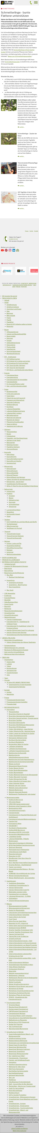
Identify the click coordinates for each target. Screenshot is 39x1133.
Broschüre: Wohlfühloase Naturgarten (21, 725)
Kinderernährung (12, 404)
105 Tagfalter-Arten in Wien (27, 192)
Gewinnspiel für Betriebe (17, 687)
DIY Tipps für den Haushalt (15, 368)
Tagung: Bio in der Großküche (18, 936)
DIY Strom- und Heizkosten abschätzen (20, 370)
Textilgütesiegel (12, 524)
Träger (9, 666)
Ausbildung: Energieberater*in (19, 885)
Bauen (6, 330)
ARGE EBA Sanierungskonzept (19, 804)
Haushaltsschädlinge (14, 546)
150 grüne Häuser (14, 802)
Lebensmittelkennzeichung (16, 411)
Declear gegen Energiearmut (18, 1009)
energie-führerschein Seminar (16, 632)
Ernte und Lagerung (13, 394)
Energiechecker (14, 813)
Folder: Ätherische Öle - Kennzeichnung (22, 731)
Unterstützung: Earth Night (17, 852)
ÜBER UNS (5, 657)
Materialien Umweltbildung (13, 640)
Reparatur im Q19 (14, 856)
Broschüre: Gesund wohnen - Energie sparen (23, 718)
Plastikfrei (10, 322)
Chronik (7, 680)
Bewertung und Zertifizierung (14, 573)
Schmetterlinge (8, 8)
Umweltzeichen (9, 613)
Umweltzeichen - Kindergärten (19, 1106)
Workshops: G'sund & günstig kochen (21, 991)
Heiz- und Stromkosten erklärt (17, 386)
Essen (6, 389)
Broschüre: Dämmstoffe (17, 723)
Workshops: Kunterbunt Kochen (19, 993)
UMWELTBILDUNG (8, 638)
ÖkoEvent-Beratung (15, 847)
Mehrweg (10, 313)
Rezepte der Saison (13, 420)
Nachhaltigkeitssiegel (16, 1073)
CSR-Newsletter (9, 593)
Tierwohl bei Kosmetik (14, 538)
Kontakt (24, 286)
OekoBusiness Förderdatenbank (19, 1082)
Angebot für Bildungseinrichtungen (16, 566)
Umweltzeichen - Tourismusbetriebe (21, 1108)
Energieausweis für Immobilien (17, 380)
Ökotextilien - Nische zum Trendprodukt (22, 1086)
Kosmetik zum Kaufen (14, 461)
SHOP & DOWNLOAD (9, 558)
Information (11, 709)
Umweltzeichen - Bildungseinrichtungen (22, 1097)
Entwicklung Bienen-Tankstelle (19, 915)
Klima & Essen (11, 469)
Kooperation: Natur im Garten (18, 744)
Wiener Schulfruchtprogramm (19, 984)
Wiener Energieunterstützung (18, 876)
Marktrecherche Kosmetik (17, 753)
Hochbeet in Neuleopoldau (18, 828)
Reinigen (9, 550)
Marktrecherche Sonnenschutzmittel (21, 762)
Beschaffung (8, 571)
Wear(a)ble (12, 971)
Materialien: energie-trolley (18, 892)
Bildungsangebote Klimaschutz (19, 908)
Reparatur (10, 326)
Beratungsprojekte (13, 797)
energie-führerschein (16, 888)
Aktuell (6, 300)
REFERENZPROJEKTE (11, 707)
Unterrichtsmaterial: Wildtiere (19, 962)
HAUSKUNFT (13, 826)
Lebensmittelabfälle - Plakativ (19, 839)
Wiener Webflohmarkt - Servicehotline (22, 878)
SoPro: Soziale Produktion (17, 1095)
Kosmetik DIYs (11, 457)
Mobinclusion (13, 841)
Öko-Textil (10, 590)
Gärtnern (7, 429)
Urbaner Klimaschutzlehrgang (19, 901)
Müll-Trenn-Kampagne (16, 1069)
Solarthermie (11, 349)
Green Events (8, 604)
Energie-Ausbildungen (14, 619)
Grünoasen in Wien (15, 823)
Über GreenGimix (14, 587)
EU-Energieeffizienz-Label (15, 384)
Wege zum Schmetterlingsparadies (19, 56)
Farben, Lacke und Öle (14, 543)
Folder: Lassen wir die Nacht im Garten (21, 733)
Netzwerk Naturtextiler (16, 1075)
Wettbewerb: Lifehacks (16, 975)
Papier (9, 318)
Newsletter (10, 694)
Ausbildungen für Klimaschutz (17, 484)
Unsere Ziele (11, 662)
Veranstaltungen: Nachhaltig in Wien (21, 965)
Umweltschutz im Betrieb (15, 1032)
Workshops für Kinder (16, 988)
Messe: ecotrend (14, 764)
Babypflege (10, 454)
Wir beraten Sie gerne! (9, 296)
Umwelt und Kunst (15, 939)
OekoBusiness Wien (11, 602)
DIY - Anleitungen (10, 357)
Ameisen (12, 496)
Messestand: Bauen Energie (18, 766)
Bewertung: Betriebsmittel (17, 1047)
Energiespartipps (12, 375)
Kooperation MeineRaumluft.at (19, 834)
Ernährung (7, 596)
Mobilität (7, 600)
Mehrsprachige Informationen (14, 654)
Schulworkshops (10, 645)
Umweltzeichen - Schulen (17, 1104)
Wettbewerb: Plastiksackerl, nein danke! (22, 794)
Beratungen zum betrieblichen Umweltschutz (24, 1043)
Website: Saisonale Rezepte (18, 792)
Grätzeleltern (13, 898)
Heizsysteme (11, 345)
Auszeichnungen (12, 673)
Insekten (9, 494)
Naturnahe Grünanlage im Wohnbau (21, 843)
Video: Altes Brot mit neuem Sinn (20, 781)
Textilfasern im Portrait (14, 528)
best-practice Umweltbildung (14, 652)
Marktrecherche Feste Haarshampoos (21, 759)
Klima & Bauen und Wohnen (16, 477)
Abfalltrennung (12, 305)
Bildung (9, 904)
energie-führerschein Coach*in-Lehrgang (20, 630)
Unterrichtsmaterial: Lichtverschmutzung (22, 943)
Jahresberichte (12, 670)
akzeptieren (19, 1126)
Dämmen (10, 338)
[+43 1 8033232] (30, 4)
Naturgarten (11, 442)
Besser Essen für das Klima (18, 1045)
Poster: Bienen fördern (16, 768)
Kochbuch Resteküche (16, 742)
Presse (18, 286)
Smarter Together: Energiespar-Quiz (21, 932)
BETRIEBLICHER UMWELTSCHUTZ (14, 562)
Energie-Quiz (13, 821)
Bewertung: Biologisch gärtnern (19, 1049)
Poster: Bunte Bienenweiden (18, 770)
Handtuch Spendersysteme (18, 1064)
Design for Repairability (16, 910)
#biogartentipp (12, 432)
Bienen (11, 498)
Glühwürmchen (14, 500)
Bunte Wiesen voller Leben (27, 100)
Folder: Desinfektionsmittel (18, 736)
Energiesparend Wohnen (17, 1013)
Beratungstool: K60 (15, 808)
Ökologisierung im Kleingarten (19, 850)
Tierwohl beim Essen (13, 534)
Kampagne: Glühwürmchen (18, 738)
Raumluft (7, 606)
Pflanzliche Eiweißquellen (15, 422)
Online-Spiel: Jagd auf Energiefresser (21, 925)
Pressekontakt (11, 704)
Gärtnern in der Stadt (13, 440)
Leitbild (9, 664)
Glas (8, 311)
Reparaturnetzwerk (15, 854)
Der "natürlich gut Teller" (17, 1056)
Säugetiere (10, 512)
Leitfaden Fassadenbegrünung (19, 751)
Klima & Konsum (12, 471)
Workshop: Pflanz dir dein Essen (19, 995)
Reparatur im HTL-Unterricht (18, 923)
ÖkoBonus (12, 1080)
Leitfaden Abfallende (16, 746)
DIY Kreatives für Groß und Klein (17, 363)
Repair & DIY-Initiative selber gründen (19, 324)
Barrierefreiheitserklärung (22, 285)
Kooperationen (12, 668)
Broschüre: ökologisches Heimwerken (21, 716)
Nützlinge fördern (12, 445)
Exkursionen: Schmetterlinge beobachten (22, 912)
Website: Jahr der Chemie (17, 785)
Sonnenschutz (11, 463)
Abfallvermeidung (13, 307)
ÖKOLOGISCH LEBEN (9, 298)
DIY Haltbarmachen (13, 359)
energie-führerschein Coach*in (19, 890)
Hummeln (12, 502)
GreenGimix (11, 580)
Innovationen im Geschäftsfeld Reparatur (22, 1018)
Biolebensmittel (12, 391)
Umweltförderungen (11, 615)
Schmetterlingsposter (12, 62)
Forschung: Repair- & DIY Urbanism (20, 1016)
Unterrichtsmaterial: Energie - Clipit (20, 941)
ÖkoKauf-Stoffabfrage (16, 577)
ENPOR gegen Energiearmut (18, 1011)
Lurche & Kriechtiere (13, 510)
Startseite (24, 283)
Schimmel (10, 552)
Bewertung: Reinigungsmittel (18, 1054)
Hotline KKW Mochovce (17, 830)
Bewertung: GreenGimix (17, 1051)
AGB (34, 285)
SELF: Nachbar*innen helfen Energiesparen (23, 863)
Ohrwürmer (12, 507)
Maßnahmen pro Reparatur (18, 1020)
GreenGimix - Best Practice (18, 585)
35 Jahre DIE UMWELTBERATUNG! (18, 682)
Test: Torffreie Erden (15, 1026)
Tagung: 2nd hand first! (16, 934)
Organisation (8, 660)
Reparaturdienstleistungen (13, 611)
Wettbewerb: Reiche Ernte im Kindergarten (23, 978)
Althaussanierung (12, 332)
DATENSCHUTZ (7, 285)
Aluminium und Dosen (14, 309)
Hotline (9, 692)
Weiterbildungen (10, 617)
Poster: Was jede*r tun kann (18, 777)
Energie (7, 373)
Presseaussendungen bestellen (17, 702)
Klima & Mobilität (12, 473)
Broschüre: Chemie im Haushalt (19, 714)
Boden (9, 434)
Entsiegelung (11, 436)
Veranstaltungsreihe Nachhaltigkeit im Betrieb (22, 635)
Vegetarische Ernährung (15, 426)
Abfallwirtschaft (9, 564)
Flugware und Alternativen (15, 400)
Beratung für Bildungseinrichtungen (16, 650)
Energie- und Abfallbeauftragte (19, 1060)
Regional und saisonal (14, 418)
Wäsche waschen (12, 526)
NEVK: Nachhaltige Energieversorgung (22, 845)
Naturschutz (8, 489)
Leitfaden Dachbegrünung (17, 749)
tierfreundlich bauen (13, 514)
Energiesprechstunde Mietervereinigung (22, 819)
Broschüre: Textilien (15, 720)
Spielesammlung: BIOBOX (17, 928)
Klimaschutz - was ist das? (15, 482)
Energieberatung (12, 377)
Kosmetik (7, 452)
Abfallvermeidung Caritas (17, 1038)
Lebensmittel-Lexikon (14, 413)
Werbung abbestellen (14, 554)
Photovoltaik (11, 347)
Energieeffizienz (9, 598)
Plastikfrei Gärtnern (13, 447)
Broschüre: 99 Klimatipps (17, 727)
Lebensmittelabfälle (13, 409)
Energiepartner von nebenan (18, 894)
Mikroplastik (11, 315)
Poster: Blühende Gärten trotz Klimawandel (23, 775)
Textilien (7, 520)
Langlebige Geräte (15, 836)
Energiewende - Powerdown (18, 1058)
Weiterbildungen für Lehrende (14, 648)
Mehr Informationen (19, 1131)
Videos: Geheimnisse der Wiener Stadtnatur (21, 642)
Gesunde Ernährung (13, 402)
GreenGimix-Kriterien (16, 583)
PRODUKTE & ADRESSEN (11, 560)
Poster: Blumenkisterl (16, 772)
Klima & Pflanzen (12, 475)
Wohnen (7, 541)
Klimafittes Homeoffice (14, 548)
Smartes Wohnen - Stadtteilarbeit (20, 865)
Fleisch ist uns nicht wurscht (16, 398)
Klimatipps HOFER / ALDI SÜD (19, 832)
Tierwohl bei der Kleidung (15, 536)
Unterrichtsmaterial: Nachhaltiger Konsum (23, 947)
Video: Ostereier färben (16, 783)
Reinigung (7, 609)
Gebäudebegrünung (13, 343)
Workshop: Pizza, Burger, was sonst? (21, 986)
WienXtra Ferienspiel (16, 980)
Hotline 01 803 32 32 (16, 800)
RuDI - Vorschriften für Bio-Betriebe (21, 1084)
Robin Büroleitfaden (15, 1090)
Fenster (9, 340)
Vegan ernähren (12, 424)
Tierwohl (7, 531)
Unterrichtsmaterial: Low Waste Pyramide (23, 945)
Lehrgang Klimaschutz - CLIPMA (20, 896)
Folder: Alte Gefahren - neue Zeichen (21, 729)
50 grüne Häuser (14, 1005)
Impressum (32, 283)
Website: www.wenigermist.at (19, 973)
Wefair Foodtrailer (15, 982)
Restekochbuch (14, 1093)
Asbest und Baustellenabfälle (16, 334)
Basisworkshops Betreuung (18, 1041)
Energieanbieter (12, 382)
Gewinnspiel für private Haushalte (20, 685)
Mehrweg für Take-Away (17, 1067)
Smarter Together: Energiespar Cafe (21, 930)
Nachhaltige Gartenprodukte (18, 1071)
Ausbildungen (11, 881)
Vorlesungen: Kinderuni (16, 969)
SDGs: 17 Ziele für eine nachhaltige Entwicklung (22, 486)
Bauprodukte (11, 336)
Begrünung (8, 568)
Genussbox (12, 1062)
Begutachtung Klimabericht (18, 1007)
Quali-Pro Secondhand (16, 1088)
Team (6, 678)
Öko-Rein (10, 575)
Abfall (6, 302)
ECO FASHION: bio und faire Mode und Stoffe (22, 522)
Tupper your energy (15, 867)
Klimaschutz (8, 466)
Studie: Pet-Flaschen (15, 1024)
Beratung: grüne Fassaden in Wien (20, 806)
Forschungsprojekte (13, 1003)
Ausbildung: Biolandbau (17, 883)
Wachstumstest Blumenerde (18, 1029)
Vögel (8, 516)
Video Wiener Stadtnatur (17, 967)
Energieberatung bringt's (17, 810)
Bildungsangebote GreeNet (18, 906)
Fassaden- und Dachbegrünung (17, 438)
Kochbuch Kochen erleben (17, 740)
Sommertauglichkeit (13, 351)
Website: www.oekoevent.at (18, 788)
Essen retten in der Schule (17, 917)
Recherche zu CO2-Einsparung (19, 1022)
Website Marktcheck (16, 790)
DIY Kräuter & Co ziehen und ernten (18, 361)
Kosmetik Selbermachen (15, 459)
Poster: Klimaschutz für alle (18, 779)
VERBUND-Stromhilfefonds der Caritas (22, 873)
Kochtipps (10, 407)
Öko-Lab (12, 1077)
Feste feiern (10, 396)
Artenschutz (11, 491)
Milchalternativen (12, 415)
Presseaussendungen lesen (16, 700)
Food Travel (13, 919)
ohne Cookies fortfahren (19, 1128)
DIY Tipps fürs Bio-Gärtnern (16, 365)
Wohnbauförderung (13, 353)
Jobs (13, 286)
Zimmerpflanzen (12, 449)
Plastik (9, 320)
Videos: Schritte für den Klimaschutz (19, 479)
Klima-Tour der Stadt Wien (17, 921)
